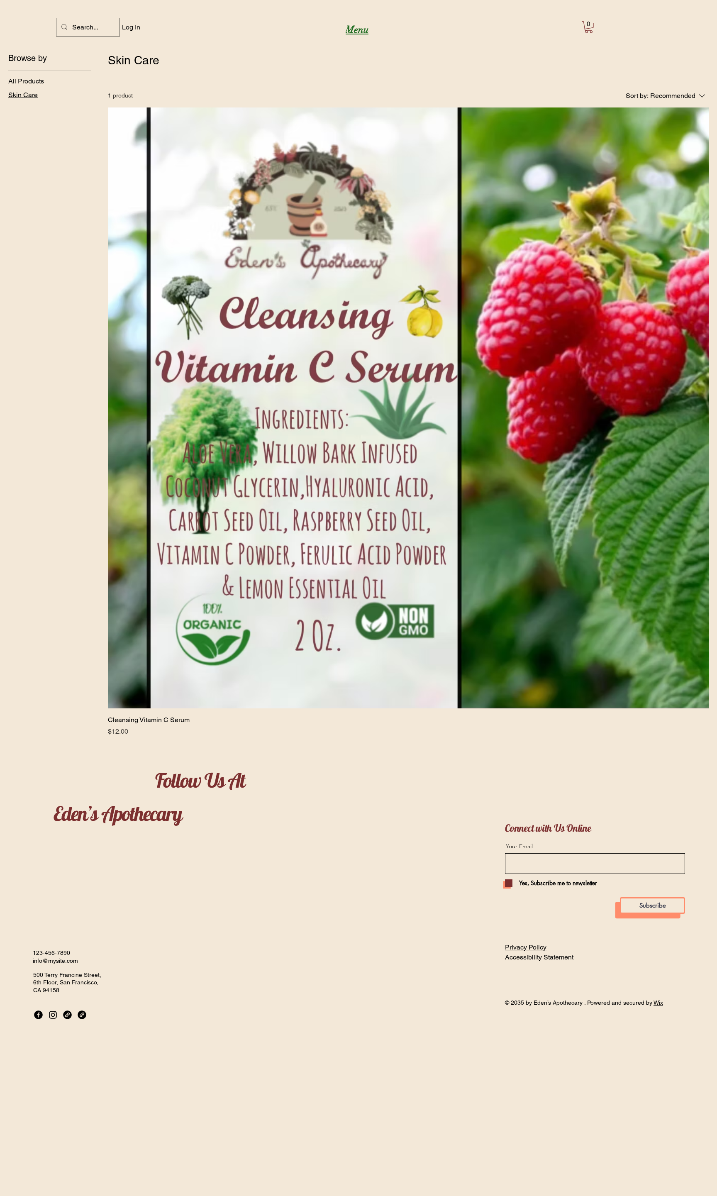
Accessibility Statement (539, 957)
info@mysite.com (55, 960)
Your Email (519, 846)
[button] (589, 27)
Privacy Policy (525, 947)
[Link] (67, 1015)
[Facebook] (38, 1015)
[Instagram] (53, 1015)
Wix (658, 1002)
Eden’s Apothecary (118, 813)
